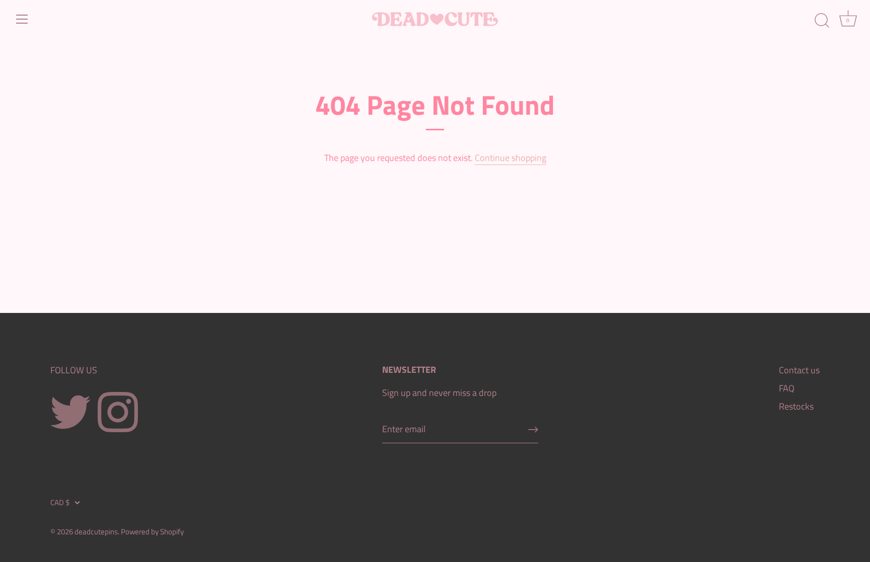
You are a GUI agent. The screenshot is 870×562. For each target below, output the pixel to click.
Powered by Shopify (152, 531)
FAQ (786, 388)
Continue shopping (510, 158)
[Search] (822, 21)
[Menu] (22, 19)
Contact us (799, 370)
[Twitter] (70, 411)
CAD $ (59, 502)
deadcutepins (96, 531)
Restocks (796, 406)
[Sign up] (533, 429)
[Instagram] (118, 411)
